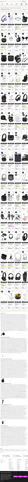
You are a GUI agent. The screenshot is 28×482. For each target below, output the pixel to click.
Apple (6, 11)
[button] (4, 23)
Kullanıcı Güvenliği (10, 465)
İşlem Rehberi (10, 464)
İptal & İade (10, 463)
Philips (22, 11)
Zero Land (15, 449)
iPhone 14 (18, 462)
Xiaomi (12, 11)
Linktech (19, 449)
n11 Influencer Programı (11, 469)
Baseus (17, 449)
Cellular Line (22, 449)
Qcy (12, 449)
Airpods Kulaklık (18, 464)
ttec (20, 449)
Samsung (2, 11)
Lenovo (25, 11)
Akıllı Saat (18, 463)
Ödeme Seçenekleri (11, 462)
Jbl (3, 449)
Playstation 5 (18, 465)
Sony (13, 449)
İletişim (1, 462)
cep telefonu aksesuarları (22, 330)
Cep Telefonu (18, 469)
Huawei (15, 11)
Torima (24, 449)
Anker (18, 11)
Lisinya (26, 449)
